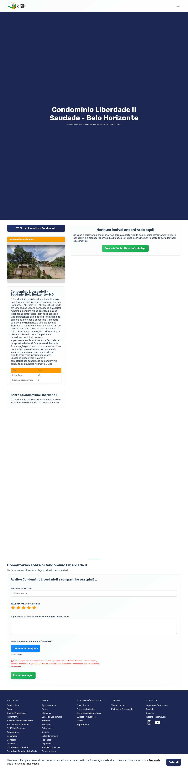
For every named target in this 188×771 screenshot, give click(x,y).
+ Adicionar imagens (25, 648)
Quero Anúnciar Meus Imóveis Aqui (125, 248)
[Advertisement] (36, 434)
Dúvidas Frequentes (86, 717)
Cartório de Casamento (18, 747)
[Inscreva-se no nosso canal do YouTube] (158, 722)
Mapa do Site (83, 724)
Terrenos (46, 721)
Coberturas (47, 728)
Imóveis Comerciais (51, 747)
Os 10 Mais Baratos (16, 728)
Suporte (150, 713)
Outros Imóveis (49, 751)
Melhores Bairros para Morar (20, 721)
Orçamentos (13, 732)
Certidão (11, 743)
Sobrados (46, 724)
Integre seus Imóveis (156, 717)
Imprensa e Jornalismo (157, 705)
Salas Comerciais (50, 736)
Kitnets (45, 732)
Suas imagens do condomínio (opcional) (31, 641)
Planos (80, 721)
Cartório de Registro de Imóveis (22, 751)
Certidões (11, 740)
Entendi (174, 762)
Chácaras (46, 713)
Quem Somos (83, 705)
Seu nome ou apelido (21, 588)
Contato (150, 709)
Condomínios (13, 705)
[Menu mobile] (178, 6)
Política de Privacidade (26, 763)
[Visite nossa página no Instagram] (149, 722)
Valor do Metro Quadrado (18, 724)
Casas (45, 709)
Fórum (10, 709)
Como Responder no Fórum (89, 713)
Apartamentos (49, 705)
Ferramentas (13, 717)
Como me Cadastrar (86, 709)
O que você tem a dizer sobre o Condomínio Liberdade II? (40, 617)
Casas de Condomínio (52, 717)
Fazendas (46, 740)
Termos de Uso (118, 705)
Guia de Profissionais (16, 713)
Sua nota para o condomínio (25, 604)
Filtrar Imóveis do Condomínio (38, 228)
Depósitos (46, 743)
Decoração (12, 736)
